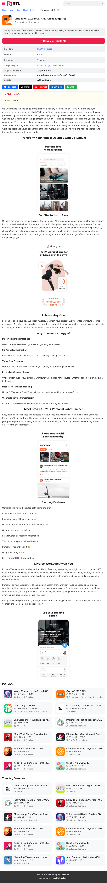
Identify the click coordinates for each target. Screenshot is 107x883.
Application (15, 10)
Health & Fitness (30, 10)
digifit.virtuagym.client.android (51, 65)
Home (5, 10)
